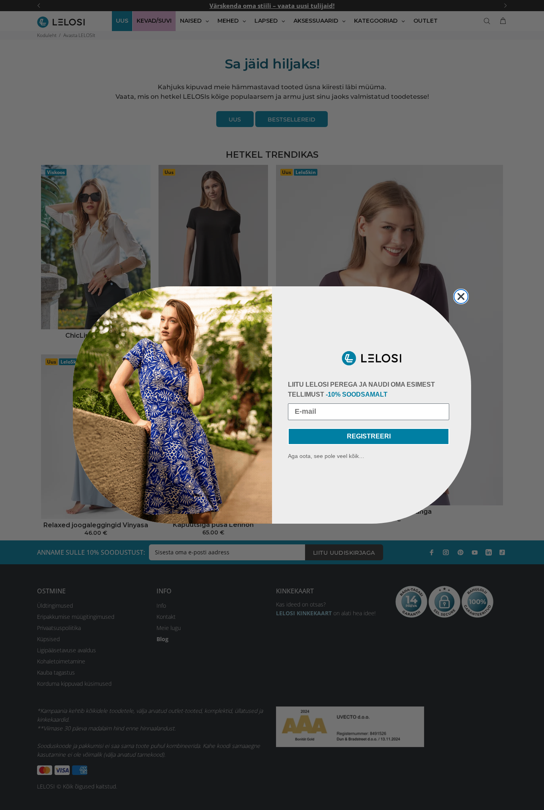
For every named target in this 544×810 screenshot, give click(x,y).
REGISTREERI (369, 436)
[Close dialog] (461, 296)
